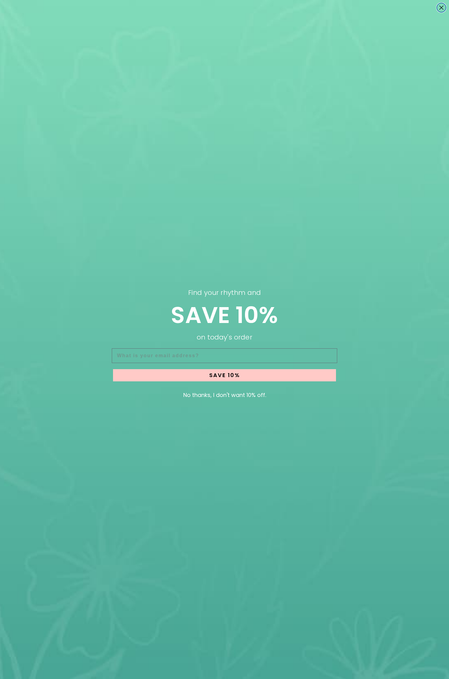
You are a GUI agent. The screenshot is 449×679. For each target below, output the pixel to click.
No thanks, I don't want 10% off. (224, 395)
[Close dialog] (441, 7)
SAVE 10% (224, 375)
